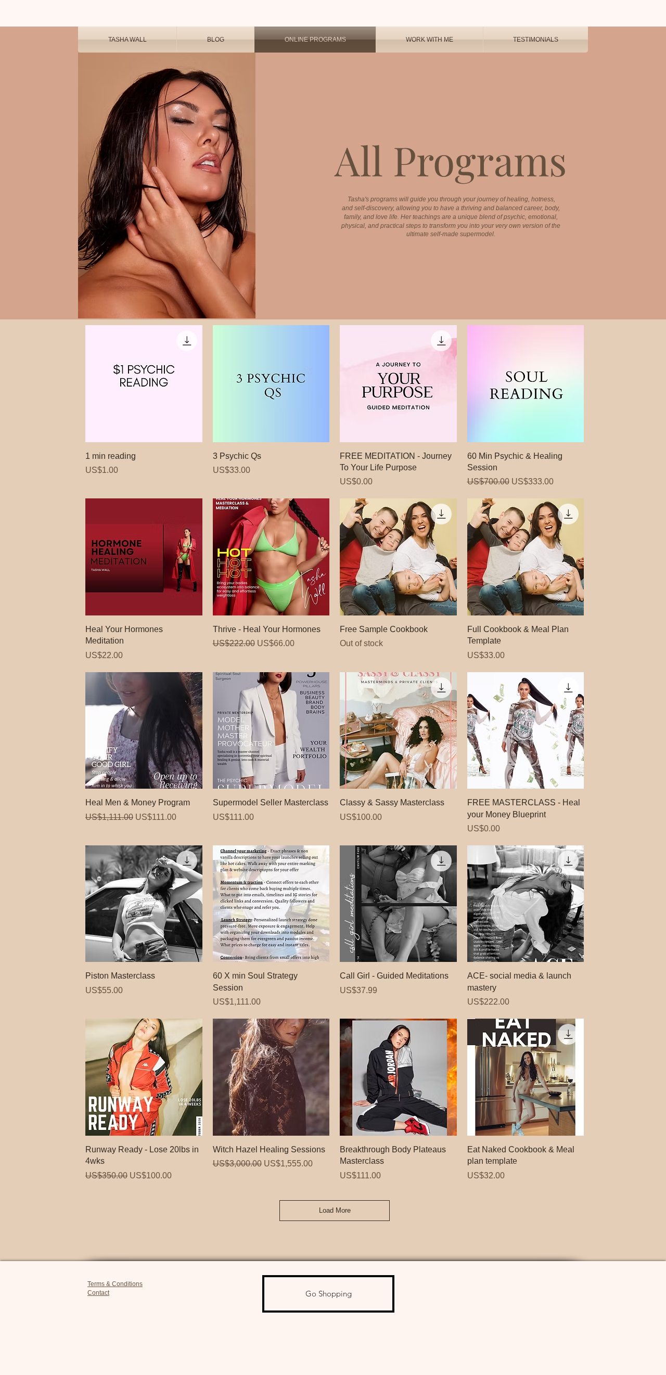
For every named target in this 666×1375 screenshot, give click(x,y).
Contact (98, 1292)
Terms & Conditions (115, 1284)
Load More (335, 1210)
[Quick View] (143, 383)
